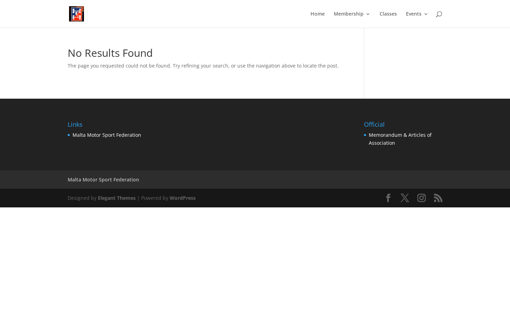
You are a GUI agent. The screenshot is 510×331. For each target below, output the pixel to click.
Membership (349, 14)
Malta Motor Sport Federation (107, 135)
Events (414, 14)
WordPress (183, 198)
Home (318, 14)
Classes (388, 14)
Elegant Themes (117, 198)
